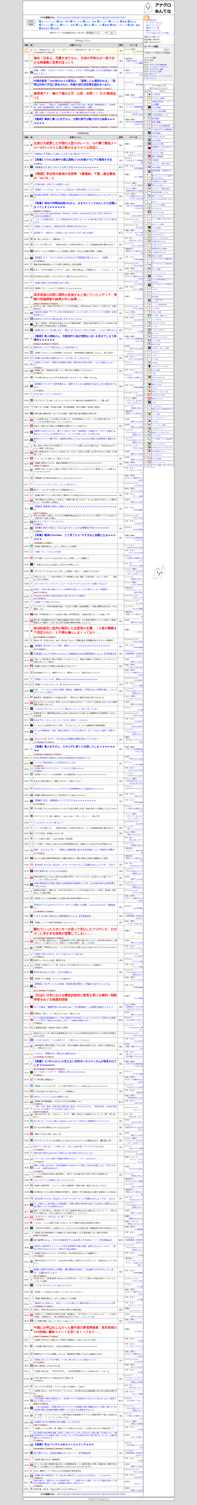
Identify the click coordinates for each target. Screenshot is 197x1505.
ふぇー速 (154, 326)
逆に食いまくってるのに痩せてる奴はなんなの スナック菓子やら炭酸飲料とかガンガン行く (72, 1121)
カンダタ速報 (138, 764)
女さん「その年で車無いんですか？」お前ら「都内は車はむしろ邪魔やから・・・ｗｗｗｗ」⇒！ (74, 270)
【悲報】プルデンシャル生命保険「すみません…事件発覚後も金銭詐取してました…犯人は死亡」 (74, 353)
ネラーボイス (156, 208)
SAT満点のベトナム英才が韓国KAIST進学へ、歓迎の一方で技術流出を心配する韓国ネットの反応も (75, 1192)
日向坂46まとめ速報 (159, 181)
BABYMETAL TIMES (158, 395)
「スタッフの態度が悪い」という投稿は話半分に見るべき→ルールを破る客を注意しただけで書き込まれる (75, 220)
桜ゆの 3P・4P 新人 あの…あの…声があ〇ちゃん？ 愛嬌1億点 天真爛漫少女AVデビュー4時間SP (73, 640)
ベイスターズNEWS (135, 314)
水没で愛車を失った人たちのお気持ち (51, 871)
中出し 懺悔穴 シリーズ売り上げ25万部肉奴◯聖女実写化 (57, 1471)
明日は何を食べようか (159, 192)
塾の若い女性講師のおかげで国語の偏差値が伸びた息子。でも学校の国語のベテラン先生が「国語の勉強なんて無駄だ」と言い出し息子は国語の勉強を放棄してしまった (75, 621)
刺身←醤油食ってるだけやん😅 (47, 1366)
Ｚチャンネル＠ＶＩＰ (158, 417)
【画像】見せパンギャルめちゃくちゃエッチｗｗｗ (64, 1444)
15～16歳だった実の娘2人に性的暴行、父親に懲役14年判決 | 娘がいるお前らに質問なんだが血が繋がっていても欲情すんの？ (75, 1205)
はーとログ (154, 421)
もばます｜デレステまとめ (159, 366)
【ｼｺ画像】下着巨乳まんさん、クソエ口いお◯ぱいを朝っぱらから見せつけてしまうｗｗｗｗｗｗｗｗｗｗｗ (75, 948)
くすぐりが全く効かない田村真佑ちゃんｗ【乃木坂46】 (63, 916)
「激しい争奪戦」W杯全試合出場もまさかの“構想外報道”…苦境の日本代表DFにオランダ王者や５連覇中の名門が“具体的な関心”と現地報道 (75, 324)
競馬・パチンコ (119, 25)
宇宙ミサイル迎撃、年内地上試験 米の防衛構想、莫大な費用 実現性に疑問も (67, 407)
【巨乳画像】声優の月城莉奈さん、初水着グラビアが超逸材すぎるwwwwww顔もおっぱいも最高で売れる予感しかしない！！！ (75, 1400)
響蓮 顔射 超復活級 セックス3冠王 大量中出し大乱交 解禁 (57, 264)
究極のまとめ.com (136, 1218)
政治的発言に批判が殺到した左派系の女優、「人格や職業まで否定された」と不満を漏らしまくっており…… (75, 630)
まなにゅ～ (138, 1484)
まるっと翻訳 (156, 269)
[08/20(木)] (111, 17)
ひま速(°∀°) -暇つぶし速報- (160, 348)
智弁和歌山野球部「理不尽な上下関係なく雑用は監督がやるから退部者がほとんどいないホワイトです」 (75, 196)
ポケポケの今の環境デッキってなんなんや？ (52, 1127)
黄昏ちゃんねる (156, 384)
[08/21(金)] (101, 17)
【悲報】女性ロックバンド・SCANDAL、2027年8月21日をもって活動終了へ (65, 1253)
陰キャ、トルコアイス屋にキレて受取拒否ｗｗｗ (54, 490)
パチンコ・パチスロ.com (159, 238)
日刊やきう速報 (156, 312)
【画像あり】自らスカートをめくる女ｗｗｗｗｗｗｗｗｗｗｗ (66, 167)
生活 (89, 25)
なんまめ (139, 227)
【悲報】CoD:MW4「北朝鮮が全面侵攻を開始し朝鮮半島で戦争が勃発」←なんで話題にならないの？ (74, 363)
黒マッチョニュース (135, 829)
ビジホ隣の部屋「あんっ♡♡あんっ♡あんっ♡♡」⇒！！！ (59, 1321)
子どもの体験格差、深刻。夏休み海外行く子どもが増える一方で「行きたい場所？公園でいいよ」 (75, 732)
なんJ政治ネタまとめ (158, 252)
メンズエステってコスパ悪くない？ (48, 823)
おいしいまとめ (137, 491)
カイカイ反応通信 (158, 111)
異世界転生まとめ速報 (134, 191)
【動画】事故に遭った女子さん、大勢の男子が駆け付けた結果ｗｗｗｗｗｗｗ (74, 121)
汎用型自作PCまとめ (135, 1098)
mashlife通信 (138, 529)
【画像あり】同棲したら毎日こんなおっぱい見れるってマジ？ (62, 154)
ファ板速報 (138, 1229)
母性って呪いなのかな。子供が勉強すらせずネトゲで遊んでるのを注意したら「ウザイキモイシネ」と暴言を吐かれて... (75, 1166)
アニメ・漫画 (69, 25)
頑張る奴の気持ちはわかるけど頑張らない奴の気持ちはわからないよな (63, 1153)
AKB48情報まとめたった (159, 451)
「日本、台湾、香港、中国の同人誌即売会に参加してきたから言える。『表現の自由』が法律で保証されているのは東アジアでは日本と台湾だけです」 (75, 1107)
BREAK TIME (137, 114)
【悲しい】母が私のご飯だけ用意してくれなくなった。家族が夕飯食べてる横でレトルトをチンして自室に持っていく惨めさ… (75, 660)
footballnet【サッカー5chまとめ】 (162, 447)
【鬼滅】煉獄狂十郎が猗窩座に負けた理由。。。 (54, 283)
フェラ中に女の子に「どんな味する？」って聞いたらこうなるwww (62, 1040)
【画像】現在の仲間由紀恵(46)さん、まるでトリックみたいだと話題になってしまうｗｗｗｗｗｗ (75, 205)
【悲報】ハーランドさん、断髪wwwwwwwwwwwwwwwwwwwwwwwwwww (65, 679)
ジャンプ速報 (155, 414)
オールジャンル (49, 22)
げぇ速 (140, 331)
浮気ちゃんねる (137, 1490)
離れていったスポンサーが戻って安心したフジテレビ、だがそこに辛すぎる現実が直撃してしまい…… (75, 931)
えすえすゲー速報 (136, 566)
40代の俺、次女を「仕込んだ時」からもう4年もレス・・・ (58, 1489)
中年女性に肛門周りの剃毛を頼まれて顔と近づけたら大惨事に (60, 596)
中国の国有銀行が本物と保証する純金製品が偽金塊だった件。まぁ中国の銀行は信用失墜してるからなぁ (75, 884)
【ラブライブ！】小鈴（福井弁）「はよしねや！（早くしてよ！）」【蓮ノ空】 (67, 816)
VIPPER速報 (138, 168)
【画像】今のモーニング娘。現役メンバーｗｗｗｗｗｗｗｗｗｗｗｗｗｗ (72, 645)
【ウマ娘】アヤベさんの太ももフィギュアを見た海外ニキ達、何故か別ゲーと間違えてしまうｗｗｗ (75, 808)
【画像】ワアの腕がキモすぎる (47, 602)
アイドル (46, 25)
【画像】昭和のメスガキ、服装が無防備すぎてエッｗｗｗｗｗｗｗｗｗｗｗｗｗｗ (68, 463)
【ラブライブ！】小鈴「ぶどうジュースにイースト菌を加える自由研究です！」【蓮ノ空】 (72, 400)
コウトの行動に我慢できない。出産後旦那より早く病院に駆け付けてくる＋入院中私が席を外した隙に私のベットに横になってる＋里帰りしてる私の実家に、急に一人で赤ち (75, 941)
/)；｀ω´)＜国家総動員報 (159, 304)
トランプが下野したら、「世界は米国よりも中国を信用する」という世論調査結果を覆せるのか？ (74, 245)
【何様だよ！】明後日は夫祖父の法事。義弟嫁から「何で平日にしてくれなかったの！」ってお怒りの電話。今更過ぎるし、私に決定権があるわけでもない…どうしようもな (75, 1315)
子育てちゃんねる (136, 348)
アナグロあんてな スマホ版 (157, 33)
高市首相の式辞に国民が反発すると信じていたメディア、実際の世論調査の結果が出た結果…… (75, 297)
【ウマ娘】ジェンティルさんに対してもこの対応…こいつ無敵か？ (61, 558)
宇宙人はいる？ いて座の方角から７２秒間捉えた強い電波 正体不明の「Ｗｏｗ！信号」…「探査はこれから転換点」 (75, 578)
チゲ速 (153, 374)
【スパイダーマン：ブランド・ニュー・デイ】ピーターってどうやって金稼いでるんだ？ (71, 584)
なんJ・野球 (90, 22)
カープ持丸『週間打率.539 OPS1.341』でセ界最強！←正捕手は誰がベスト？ (73, 1007)
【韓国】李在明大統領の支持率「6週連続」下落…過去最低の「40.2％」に (74, 176)
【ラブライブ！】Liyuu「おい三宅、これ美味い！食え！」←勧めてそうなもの (66, 571)
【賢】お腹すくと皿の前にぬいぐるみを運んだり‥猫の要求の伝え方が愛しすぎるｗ (69, 112)
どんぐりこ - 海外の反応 (160, 164)
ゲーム (56, 25)
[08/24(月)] (71, 17)
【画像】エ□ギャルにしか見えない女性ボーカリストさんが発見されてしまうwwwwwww (75, 1063)
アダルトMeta (137, 265)
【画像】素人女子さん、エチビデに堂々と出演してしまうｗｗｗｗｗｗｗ (74, 748)
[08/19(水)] (121, 17)
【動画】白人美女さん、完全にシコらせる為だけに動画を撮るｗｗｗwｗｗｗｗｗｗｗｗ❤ (74, 1303)
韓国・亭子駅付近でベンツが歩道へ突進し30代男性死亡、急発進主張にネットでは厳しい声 (72, 614)
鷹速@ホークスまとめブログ (160, 432)
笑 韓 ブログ (156, 245)
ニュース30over (156, 319)
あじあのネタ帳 (157, 144)
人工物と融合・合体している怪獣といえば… (52, 184)
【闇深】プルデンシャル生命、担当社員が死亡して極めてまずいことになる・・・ (72, 985)
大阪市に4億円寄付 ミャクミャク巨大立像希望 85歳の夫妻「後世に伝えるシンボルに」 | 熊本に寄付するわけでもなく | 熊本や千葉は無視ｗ (74, 1247)
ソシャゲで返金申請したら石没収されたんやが (55, 762)
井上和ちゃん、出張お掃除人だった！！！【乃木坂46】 (63, 1453)
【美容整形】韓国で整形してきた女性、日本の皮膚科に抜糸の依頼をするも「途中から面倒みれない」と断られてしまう (74, 1046)
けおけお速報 (155, 370)
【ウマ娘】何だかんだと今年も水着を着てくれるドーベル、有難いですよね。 (66, 378)
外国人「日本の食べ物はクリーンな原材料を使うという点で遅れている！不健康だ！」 (73, 589)
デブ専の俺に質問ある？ (44, 1080)
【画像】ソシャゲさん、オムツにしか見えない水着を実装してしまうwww (67, 189)
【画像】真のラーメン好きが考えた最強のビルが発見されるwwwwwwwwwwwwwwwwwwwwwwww (75, 495)
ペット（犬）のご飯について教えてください (52, 458)
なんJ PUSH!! (138, 52)
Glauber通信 (156, 167)
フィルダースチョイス (134, 699)
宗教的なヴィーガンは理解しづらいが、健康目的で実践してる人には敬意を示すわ (68, 1354)
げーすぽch (154, 359)
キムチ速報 (138, 177)
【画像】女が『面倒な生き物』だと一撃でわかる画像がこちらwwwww (63, 370)
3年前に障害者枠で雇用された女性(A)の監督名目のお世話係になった (62, 758)
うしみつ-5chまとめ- (135, 271)
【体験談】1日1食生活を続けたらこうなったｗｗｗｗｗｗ (58, 478)
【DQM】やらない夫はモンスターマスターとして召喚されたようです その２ (74, 1198)
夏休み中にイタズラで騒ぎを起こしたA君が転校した (56, 347)
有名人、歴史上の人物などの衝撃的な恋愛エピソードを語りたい (60, 426)
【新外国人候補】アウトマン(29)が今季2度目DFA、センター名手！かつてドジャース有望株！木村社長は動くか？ (75, 313)
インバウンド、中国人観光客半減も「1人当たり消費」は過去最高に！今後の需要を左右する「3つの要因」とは (75, 607)
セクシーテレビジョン (158, 462)
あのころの (154, 333)
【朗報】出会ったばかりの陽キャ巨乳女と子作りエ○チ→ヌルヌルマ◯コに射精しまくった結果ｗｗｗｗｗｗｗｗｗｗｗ (75, 470)
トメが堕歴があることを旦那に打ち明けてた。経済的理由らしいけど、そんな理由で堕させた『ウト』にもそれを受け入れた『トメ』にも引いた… (74, 420)
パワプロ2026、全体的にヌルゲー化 (48, 833)
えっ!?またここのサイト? (159, 67)
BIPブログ (139, 372)
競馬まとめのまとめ (135, 1224)
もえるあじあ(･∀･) (157, 234)
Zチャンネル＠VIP (136, 359)
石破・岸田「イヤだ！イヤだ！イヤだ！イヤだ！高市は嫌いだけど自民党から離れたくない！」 (75, 72)
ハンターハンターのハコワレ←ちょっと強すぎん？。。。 (58, 484)
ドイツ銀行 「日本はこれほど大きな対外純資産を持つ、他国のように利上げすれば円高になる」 (74, 844)
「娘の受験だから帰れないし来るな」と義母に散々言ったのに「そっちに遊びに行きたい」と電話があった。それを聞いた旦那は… (75, 500)
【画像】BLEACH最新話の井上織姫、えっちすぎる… (58, 1422)
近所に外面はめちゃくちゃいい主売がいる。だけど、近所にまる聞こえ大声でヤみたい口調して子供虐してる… (75, 453)
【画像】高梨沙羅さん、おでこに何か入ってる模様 (55, 1298)
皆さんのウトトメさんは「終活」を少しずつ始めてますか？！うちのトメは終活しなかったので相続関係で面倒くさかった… (75, 703)
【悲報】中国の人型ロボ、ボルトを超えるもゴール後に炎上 (59, 954)
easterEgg (154, 363)
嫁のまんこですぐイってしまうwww (49, 521)
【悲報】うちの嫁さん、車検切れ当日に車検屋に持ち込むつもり (60, 226)
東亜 (125, 22)
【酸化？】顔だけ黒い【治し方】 (48, 1134)
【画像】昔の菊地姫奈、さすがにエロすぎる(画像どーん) (57, 1101)
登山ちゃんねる (157, 185)
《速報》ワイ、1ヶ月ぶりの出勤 (47, 552)
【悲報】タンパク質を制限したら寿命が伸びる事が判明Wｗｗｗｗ (61, 898)
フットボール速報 (158, 205)
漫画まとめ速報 (137, 1424)
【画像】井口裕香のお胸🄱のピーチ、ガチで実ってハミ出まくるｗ (61, 358)
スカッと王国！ (137, 1437)
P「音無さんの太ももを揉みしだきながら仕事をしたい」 (57, 565)
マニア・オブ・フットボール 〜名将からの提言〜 (134, 1263)
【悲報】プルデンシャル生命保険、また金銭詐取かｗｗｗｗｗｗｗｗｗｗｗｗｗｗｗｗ (70, 774)
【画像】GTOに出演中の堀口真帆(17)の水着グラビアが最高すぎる (73, 159)
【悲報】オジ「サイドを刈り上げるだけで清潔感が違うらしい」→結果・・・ (74, 257)
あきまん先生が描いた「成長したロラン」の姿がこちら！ (58, 781)
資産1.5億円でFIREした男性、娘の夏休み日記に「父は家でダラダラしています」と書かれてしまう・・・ (73, 1271)
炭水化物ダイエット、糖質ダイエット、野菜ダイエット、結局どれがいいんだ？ (67, 673)
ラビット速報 (138, 289)
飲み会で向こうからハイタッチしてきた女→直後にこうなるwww (61, 720)
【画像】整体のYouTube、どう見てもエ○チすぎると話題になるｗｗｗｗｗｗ (75, 537)
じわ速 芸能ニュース (160, 115)
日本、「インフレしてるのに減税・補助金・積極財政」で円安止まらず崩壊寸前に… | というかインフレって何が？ (75, 691)
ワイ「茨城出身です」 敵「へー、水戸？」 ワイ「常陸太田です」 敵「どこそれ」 (68, 50)
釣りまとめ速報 (156, 458)
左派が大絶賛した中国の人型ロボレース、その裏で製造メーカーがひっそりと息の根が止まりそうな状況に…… (75, 145)
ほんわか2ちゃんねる (158, 323)
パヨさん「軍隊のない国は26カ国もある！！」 (58, 1053)
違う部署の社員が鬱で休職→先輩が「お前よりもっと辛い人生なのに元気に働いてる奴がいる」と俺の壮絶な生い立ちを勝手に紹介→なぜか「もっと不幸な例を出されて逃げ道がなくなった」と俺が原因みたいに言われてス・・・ (75, 1435)
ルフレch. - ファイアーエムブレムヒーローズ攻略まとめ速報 (134, 1380)
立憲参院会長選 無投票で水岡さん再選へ (51, 1028)
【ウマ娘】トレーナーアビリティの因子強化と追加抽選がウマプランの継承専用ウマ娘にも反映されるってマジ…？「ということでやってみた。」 (75, 1416)
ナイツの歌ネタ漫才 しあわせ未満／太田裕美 (53, 839)
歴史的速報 (154, 296)
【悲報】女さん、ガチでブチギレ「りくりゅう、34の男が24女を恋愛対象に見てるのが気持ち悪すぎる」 (75, 1392)
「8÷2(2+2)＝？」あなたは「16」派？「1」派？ (53, 1217)
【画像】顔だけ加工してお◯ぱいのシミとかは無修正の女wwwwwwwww (71, 527)
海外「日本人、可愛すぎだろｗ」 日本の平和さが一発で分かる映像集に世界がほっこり (74, 60)
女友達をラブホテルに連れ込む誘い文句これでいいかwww (58, 319)
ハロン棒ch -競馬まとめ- (159, 316)
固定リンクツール (153, 30)
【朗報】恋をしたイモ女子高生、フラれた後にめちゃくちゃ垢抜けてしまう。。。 (68, 1360)
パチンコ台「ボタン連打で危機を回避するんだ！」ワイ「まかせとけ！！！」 (69, 1158)
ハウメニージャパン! (158, 273)
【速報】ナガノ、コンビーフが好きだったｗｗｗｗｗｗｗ (58, 288)
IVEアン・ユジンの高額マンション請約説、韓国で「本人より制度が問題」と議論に (68, 251)
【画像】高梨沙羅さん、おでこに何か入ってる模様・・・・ (59, 546)
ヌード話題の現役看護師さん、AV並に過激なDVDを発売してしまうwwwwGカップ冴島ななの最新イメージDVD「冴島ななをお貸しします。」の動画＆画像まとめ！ (75, 1019)
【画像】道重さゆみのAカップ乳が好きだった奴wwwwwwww (59, 795)
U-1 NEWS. (138, 146)
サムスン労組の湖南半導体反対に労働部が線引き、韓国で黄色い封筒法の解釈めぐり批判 (71, 858)
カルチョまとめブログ (158, 444)
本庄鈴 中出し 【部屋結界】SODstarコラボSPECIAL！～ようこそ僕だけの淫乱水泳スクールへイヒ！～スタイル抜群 (75, 1279)
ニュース (115, 22)
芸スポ (133, 22)
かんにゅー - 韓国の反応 (160, 189)
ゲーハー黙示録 (156, 276)
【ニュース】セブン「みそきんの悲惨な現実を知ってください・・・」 (71, 739)
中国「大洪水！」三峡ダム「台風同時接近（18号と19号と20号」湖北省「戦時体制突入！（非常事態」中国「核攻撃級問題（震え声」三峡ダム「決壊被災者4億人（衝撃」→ (74, 106)
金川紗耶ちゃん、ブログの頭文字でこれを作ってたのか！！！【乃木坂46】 (73, 1240)
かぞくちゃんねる (136, 1169)
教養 (107, 25)
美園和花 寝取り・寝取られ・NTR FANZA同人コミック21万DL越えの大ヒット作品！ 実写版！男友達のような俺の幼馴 (75, 891)
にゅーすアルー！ (136, 1311)
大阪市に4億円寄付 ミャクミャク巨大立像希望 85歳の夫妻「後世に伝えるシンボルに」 (71, 1185)
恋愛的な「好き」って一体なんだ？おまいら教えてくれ (57, 1013)
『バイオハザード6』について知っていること (53, 1285)
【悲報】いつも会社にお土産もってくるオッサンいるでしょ (59, 1292)
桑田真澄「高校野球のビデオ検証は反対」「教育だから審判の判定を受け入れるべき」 (70, 697)
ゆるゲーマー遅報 (136, 1148)
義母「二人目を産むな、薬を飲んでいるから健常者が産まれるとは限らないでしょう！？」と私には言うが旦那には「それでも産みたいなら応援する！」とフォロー (75, 1212)
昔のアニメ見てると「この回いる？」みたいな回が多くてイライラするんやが (69, 1146)
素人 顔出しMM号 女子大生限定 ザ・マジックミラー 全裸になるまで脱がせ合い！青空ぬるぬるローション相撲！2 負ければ (75, 447)
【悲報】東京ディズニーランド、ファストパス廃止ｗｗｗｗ (59, 768)
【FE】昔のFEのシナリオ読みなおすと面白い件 (53, 1378)
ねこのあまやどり (157, 455)
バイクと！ (154, 355)
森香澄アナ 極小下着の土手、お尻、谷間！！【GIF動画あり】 (75, 95)
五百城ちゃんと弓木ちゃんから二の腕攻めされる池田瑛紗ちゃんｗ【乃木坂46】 (75, 654)
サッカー (104, 22)
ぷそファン (155, 231)
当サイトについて (153, 25)
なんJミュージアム (136, 155)
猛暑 (151, 60)
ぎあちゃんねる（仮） (158, 377)
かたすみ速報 (138, 609)
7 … (151, 62)
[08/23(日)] (81, 17)
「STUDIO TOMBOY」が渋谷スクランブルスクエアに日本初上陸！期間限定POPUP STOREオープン (75, 1228)
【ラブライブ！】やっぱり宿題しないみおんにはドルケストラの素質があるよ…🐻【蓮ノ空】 (73, 1141)
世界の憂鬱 (156, 122)
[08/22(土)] (91, 17)
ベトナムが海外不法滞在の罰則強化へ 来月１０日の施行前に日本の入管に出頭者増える (71, 1174)
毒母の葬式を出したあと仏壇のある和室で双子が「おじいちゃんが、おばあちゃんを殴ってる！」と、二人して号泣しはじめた (74, 878)
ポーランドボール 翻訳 (134, 1181)
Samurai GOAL (137, 325)
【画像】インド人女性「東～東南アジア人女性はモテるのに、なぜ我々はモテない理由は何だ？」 (74, 1428)
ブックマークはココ (154, 23)
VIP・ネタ (77, 22)
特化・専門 (64, 22)
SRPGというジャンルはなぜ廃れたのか (51, 1097)
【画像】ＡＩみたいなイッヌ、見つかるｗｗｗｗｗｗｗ (57, 684)
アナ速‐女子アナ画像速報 (161, 129)
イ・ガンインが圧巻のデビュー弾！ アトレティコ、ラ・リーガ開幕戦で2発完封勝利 (69, 725)
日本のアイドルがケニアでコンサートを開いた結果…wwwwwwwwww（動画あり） (74, 906)
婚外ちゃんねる (137, 421)
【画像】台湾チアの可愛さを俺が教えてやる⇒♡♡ (55, 666)
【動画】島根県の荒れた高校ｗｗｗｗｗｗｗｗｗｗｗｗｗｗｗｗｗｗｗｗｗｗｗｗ (75, 508)
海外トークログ (157, 196)
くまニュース (138, 222)
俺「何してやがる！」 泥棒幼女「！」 (50, 239)
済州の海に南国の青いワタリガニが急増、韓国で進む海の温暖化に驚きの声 (65, 413)
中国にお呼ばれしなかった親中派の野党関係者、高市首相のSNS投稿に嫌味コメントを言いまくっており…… (75, 1329)
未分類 (56, 28)
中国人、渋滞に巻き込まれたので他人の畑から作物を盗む (58, 1310)
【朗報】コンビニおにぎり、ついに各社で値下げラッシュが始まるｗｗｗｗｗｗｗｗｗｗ (71, 1086)
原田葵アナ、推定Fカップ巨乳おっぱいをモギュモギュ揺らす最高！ (64, 233)
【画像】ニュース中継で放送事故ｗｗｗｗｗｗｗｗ (55, 922)
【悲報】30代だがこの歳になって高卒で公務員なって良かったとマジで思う (65, 1340)
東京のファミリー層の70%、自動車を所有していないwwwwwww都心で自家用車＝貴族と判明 (74, 440)
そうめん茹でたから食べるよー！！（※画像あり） (55, 1091)
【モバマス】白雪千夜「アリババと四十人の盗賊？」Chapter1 (59, 1387)
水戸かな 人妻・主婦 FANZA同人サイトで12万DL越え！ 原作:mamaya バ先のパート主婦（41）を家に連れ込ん (75, 307)
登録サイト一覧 (152, 28)
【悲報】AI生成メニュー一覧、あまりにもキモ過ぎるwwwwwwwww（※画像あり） (69, 965)
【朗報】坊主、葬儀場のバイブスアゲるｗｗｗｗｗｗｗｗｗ (65, 800)
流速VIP (140, 1092)
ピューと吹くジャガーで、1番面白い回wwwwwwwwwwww (60, 1072)
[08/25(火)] (61, 17)
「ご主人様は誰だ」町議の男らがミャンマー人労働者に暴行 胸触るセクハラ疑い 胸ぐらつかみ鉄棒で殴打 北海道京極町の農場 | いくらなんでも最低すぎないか (75, 1408)
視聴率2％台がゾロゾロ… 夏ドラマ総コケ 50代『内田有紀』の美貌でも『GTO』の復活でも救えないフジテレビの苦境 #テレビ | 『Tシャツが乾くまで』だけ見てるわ (75, 432)
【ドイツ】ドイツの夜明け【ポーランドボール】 (54, 1180)
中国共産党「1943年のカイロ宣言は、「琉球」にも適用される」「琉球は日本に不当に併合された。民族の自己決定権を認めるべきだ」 (74, 82)
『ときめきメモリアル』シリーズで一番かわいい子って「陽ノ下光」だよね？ (66, 709)
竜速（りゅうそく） (135, 834)
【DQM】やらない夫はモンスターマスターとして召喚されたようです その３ (74, 865)
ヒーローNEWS (137, 185)
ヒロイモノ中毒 (157, 153)
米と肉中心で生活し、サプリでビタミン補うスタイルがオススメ (60, 276)
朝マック (153, 74)
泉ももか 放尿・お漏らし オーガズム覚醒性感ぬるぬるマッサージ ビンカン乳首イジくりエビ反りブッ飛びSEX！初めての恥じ (75, 516)
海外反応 (46, 28)
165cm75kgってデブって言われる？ (48, 394)
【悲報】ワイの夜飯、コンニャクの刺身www (52, 979)
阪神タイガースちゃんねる (159, 391)
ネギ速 (140, 1234)
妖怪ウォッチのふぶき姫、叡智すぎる (49, 960)
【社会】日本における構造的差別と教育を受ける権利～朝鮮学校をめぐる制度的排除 (75, 997)
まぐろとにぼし (156, 436)
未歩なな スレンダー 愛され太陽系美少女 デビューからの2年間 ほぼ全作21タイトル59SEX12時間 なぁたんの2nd (75, 1034)
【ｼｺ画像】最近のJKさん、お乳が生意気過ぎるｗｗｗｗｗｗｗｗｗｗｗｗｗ (65, 1346)
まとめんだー (155, 352)
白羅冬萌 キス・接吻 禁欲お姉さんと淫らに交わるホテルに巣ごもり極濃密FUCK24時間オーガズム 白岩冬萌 (75, 714)
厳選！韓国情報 (157, 156)
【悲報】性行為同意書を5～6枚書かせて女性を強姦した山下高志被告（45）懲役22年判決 (71, 1233)
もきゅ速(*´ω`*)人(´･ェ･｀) (159, 429)
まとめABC (138, 284)
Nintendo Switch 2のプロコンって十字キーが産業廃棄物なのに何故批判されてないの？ (69, 789)
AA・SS (97, 25)
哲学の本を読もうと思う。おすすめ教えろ (53, 972)
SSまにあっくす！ (136, 240)
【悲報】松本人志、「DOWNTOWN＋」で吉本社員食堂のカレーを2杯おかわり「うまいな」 (72, 1371)
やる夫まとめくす (136, 866)
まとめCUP (138, 320)
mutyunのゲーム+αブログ (159, 337)
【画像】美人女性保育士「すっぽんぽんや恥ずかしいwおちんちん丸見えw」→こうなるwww (72, 1475)
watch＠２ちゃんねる (135, 354)
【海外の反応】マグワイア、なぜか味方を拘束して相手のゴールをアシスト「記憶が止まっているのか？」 (75, 1261)
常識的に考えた (137, 408)
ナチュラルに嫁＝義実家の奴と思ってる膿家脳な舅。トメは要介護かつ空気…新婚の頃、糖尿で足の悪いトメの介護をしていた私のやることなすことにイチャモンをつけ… (75, 1465)
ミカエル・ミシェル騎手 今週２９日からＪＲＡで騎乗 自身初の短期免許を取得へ (67, 1223)
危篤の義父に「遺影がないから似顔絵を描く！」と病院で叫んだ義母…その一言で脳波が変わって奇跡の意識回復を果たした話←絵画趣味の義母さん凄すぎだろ (75, 1482)
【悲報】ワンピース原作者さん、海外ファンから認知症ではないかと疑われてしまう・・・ (75, 385)
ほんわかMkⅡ (137, 216)
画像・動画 (135, 25)
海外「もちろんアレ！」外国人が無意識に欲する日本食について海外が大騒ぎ (74, 849)
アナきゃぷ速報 (137, 97)
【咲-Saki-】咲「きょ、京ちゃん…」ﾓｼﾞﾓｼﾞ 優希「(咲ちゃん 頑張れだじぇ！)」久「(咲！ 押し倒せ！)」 (74, 1115)
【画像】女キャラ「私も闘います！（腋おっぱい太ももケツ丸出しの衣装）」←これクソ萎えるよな (75, 330)
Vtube (80, 25)
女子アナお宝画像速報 (158, 65)
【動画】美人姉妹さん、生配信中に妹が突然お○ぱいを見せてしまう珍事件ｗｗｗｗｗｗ (75, 338)
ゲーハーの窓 (138, 961)
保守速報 (139, 85)
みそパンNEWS (137, 246)
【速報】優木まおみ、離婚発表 (47, 1459)
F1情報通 (154, 160)
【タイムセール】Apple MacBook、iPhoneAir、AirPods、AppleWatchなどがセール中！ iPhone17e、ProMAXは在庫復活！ (74, 214)
